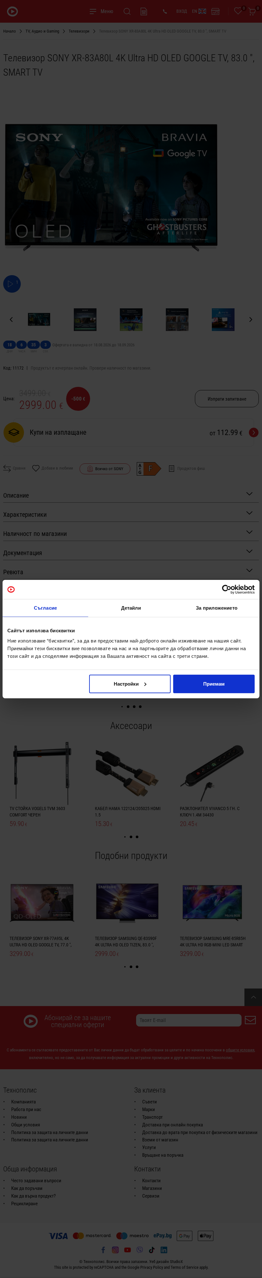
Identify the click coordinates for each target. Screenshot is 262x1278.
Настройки (126, 683)
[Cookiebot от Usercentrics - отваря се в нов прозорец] (227, 589)
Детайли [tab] (131, 608)
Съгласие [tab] (45, 608)
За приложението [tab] (216, 608)
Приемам (214, 683)
